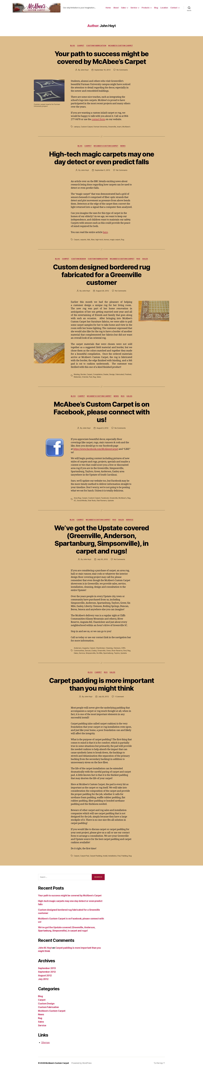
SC (75, 500)
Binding (77, 374)
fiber (93, 239)
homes (106, 239)
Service (134, 8)
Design (112, 374)
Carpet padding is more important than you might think (101, 684)
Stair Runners (102, 500)
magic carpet (115, 239)
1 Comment (119, 696)
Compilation (97, 374)
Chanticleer (100, 648)
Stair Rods (92, 500)
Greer (108, 650)
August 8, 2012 (102, 428)
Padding (124, 856)
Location (164, 8)
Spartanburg (108, 653)
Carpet (80, 46)
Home (108, 8)
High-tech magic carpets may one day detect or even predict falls (101, 158)
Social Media (82, 500)
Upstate (111, 500)
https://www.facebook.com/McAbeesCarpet (95, 449)
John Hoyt (84, 70)
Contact (173, 8)
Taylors (117, 653)
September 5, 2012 (102, 170)
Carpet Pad (84, 856)
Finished (128, 374)
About (116, 8)
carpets (83, 239)
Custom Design (78, 259)
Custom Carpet (87, 127)
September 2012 (47, 971)
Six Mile (99, 653)
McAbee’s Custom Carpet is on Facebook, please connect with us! (101, 412)
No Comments (122, 70)
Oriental (85, 377)
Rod (124, 650)
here (105, 232)
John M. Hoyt (45, 947)
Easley (94, 650)
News (122, 146)
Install (105, 856)
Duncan (88, 650)
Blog (156, 8)
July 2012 (43, 979)
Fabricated (120, 374)
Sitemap (45, 1042)
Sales (123, 8)
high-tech (99, 239)
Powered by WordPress (81, 1063)
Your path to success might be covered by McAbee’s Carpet (102, 57)
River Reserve (117, 650)
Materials (77, 377)
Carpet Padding (96, 856)
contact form (98, 119)
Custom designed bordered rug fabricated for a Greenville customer (101, 274)
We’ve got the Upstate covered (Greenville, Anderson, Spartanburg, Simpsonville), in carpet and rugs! (101, 539)
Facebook (105, 498)
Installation (112, 856)
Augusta (85, 648)
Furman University (100, 127)
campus (77, 127)
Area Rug (77, 498)
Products (145, 8)
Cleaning (109, 648)
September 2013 (47, 968)
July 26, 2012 (103, 696)
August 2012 (45, 975)
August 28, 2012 (102, 291)
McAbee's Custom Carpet (120, 46)
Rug (122, 239)
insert (119, 127)
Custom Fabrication (96, 46)
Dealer (105, 374)
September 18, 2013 (102, 70)
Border (83, 374)
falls (88, 239)
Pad (90, 377)
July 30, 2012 (102, 559)
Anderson (77, 648)
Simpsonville (91, 653)
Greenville (112, 127)
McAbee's (126, 127)
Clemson (117, 648)
